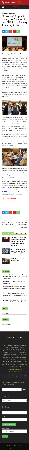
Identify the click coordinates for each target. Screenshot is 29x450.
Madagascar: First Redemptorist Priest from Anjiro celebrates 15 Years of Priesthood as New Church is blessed (15, 276)
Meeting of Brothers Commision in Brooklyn (8, 223)
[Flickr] (8, 376)
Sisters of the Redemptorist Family (14, 11)
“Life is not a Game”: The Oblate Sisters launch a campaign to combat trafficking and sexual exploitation (18, 241)
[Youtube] (25, 376)
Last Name (4, 416)
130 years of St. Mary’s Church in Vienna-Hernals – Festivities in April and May (21, 225)
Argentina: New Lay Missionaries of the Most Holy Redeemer (14, 282)
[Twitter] (16, 376)
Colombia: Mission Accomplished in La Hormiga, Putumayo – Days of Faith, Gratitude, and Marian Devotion (15, 295)
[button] (26, 7)
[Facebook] (3, 376)
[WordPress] (21, 376)
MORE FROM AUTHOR (20, 233)
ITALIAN (14, 445)
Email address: (6, 428)
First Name (4, 410)
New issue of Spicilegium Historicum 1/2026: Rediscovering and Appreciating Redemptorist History (14, 288)
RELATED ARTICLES (8, 233)
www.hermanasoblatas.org (9, 198)
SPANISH (20, 445)
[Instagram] (12, 376)
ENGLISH (9, 445)
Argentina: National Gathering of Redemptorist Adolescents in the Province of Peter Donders (14, 301)
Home (3, 11)
